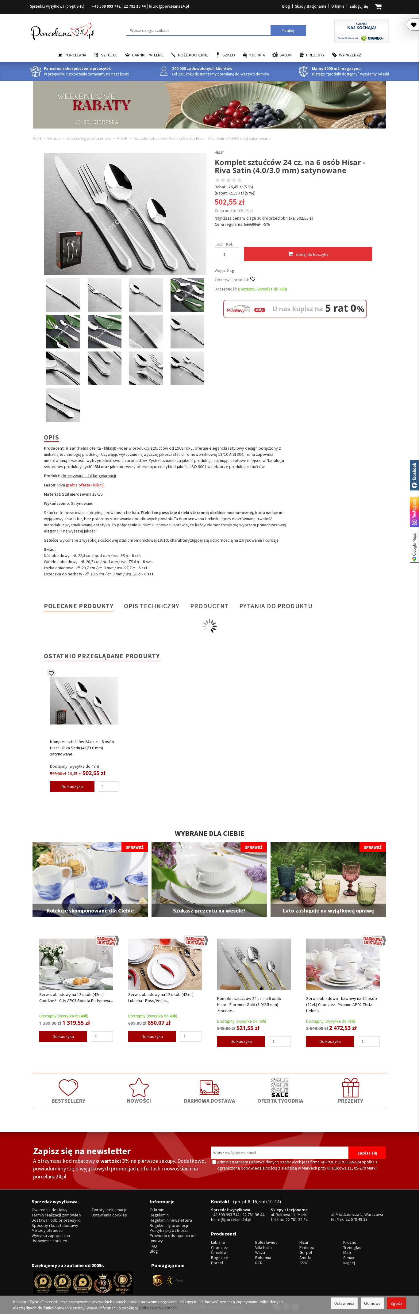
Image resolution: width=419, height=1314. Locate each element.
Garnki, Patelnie (147, 55)
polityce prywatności (158, 1308)
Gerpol (305, 1252)
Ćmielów (219, 1252)
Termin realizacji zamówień (56, 1215)
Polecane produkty (78, 606)
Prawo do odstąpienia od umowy (173, 1238)
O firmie (337, 6)
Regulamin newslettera (171, 1220)
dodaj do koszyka (312, 254)
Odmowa (372, 1303)
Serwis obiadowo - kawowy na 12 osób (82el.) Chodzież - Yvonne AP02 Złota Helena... (341, 1004)
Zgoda (396, 1303)
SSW (303, 1263)
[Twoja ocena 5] (239, 181)
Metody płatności (47, 1230)
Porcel (217, 1263)
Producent (209, 606)
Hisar (219, 152)
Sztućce (109, 55)
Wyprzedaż (350, 55)
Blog (286, 6)
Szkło (228, 55)
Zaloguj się (358, 6)
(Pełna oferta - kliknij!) (96, 448)
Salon (285, 55)
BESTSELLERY (68, 1100)
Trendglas (352, 1247)
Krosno (349, 1242)
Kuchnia (257, 55)
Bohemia (263, 1257)
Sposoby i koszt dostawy (55, 1225)
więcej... (350, 1263)
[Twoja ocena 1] (217, 181)
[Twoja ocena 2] (223, 181)
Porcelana (75, 55)
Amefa (305, 1257)
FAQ (153, 1246)
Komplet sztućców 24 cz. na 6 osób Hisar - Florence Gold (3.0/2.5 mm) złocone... (249, 1004)
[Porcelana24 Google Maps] (414, 547)
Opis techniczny (151, 606)
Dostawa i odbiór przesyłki (56, 1220)
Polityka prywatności (169, 1230)
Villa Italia (263, 1247)
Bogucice (219, 1257)
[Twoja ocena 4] (234, 181)
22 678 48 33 (356, 1219)
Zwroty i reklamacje (109, 1209)
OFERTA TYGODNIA (280, 1100)
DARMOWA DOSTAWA (209, 1100)
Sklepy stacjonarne (310, 6)
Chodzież (219, 1247)
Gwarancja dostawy (49, 1209)
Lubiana (218, 1242)
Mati (347, 1252)
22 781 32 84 (297, 1219)
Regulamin (159, 1215)
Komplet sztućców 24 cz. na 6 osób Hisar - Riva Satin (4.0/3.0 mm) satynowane (82, 748)
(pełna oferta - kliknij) (85, 485)
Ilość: (219, 244)
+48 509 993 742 (106, 6)
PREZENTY (350, 1100)
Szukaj (288, 30)
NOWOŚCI (139, 1100)
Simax (348, 1257)
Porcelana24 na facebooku (414, 475)
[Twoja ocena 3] (228, 181)
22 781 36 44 (135, 6)
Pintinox (306, 1247)
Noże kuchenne (193, 55)
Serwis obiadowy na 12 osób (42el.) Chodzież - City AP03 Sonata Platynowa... (76, 997)
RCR (259, 1263)
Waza (260, 1252)
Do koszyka (72, 786)
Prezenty (315, 55)
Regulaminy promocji (169, 1225)
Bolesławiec (266, 1242)
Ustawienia (344, 1303)
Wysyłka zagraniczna (51, 1235)
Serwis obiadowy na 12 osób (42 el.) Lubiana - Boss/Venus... (161, 997)
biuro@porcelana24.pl (169, 6)
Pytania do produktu (276, 606)
